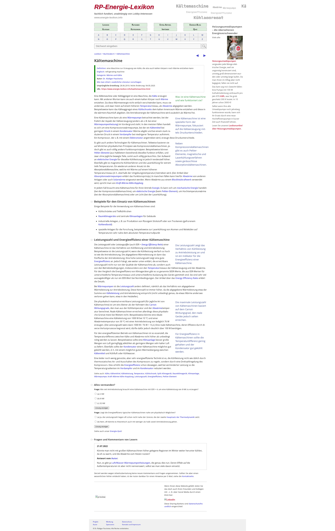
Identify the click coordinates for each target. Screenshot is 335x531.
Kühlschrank (150, 373)
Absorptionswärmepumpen (108, 176)
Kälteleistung (113, 293)
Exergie (156, 187)
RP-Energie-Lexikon (124, 6)
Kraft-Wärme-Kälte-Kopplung (129, 183)
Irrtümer (165, 29)
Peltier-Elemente (101, 152)
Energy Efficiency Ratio (152, 244)
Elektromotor (136, 137)
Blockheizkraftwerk (181, 179)
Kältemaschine (123, 54)
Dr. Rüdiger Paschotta (113, 78)
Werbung (109, 522)
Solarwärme (119, 179)
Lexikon (105, 24)
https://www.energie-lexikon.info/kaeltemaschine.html (125, 89)
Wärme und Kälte (114, 75)
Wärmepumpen (105, 286)
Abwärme (167, 105)
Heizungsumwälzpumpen (224, 61)
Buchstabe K (109, 54)
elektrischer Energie (107, 159)
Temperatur (146, 105)
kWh (222, 96)
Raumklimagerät (180, 373)
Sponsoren (110, 524)
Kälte (154, 96)
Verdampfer (126, 134)
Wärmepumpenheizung (106, 124)
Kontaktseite (188, 476)
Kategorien (135, 29)
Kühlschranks (145, 109)
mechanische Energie (187, 187)
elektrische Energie (145, 191)
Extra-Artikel (165, 24)
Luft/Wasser (117, 462)
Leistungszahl (127, 286)
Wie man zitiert (103, 82)
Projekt (95, 522)
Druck (107, 131)
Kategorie (101, 75)
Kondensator (126, 131)
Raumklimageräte (107, 216)
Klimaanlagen (136, 216)
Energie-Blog (195, 24)
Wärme (164, 99)
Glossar (105, 29)
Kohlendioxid (104, 224)
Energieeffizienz (102, 261)
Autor (114, 458)
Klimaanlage (149, 339)
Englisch (100, 71)
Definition (101, 68)
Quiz (195, 29)
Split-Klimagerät (164, 373)
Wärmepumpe (134, 117)
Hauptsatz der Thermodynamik (181, 417)
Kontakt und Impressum (131, 524)
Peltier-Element (169, 191)
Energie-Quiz (115, 431)
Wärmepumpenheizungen (137, 462)
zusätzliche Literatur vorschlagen (126, 82)
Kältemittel (155, 127)
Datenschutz (127, 522)
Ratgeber (135, 24)
